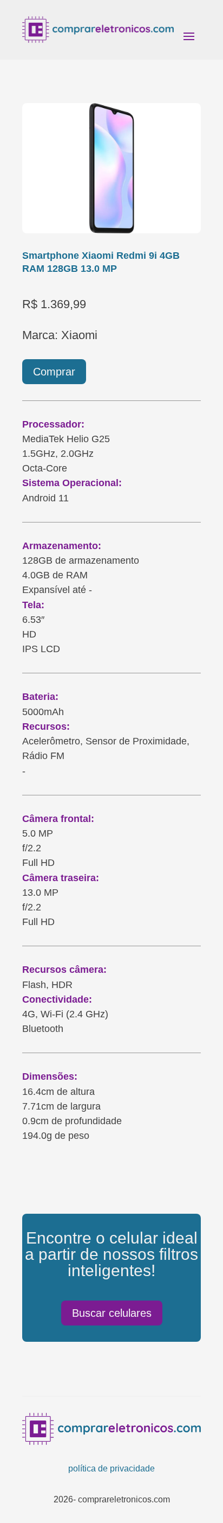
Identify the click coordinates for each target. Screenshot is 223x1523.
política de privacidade (111, 1468)
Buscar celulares (112, 1313)
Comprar (54, 372)
